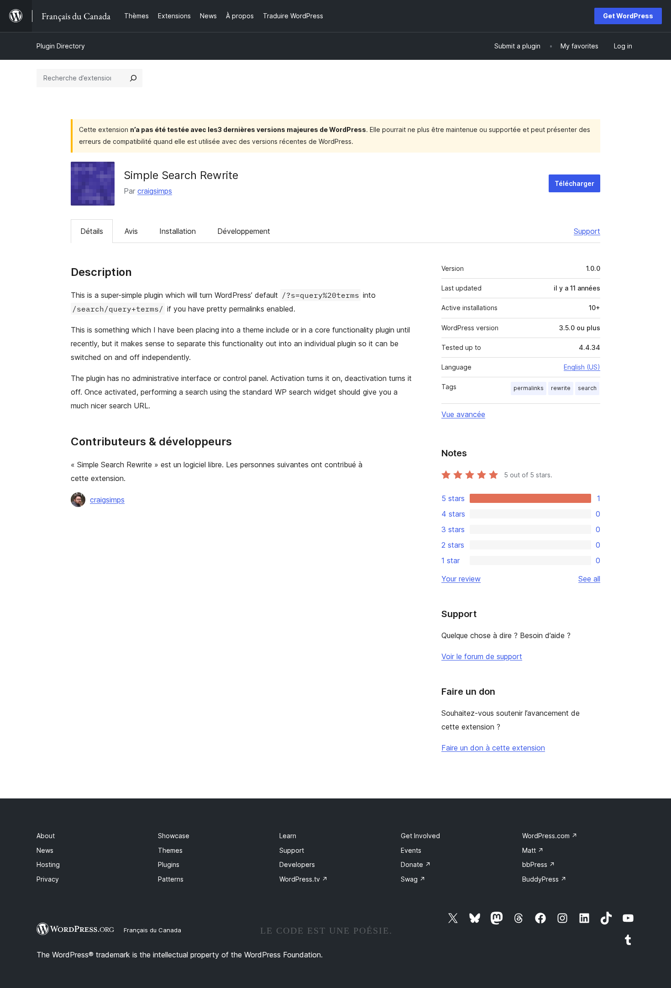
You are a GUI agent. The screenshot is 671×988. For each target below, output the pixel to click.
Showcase (173, 836)
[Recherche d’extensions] (133, 78)
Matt (533, 850)
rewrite (561, 388)
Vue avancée (463, 414)
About (46, 836)
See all (589, 578)
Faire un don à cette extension (493, 747)
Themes (170, 850)
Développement (243, 231)
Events (411, 850)
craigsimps (154, 190)
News (45, 850)
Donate (416, 864)
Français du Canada (152, 930)
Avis (131, 231)
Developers (297, 864)
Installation (177, 231)
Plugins (168, 864)
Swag (413, 879)
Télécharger (574, 183)
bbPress (538, 864)
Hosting (48, 864)
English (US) (582, 367)
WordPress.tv (303, 879)
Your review (461, 578)
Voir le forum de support (481, 656)
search (587, 388)
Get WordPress (628, 16)
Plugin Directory (61, 46)
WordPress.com (549, 836)
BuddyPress (544, 879)
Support (587, 231)
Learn (287, 836)
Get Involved (420, 836)
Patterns (170, 879)
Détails (91, 231)
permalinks (529, 388)
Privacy (48, 879)
